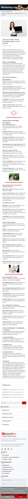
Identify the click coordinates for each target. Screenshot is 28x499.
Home (3, 11)
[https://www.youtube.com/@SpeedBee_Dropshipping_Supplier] (5, 449)
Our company (5, 455)
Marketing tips (9, 11)
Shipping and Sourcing (7, 417)
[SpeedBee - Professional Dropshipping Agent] (9, 434)
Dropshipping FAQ (6, 420)
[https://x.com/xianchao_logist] (2, 449)
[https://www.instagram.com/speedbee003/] (11, 449)
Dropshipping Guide (7, 413)
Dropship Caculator (7, 459)
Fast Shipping (5, 424)
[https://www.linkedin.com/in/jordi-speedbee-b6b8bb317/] (8, 449)
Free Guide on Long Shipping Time (10, 457)
